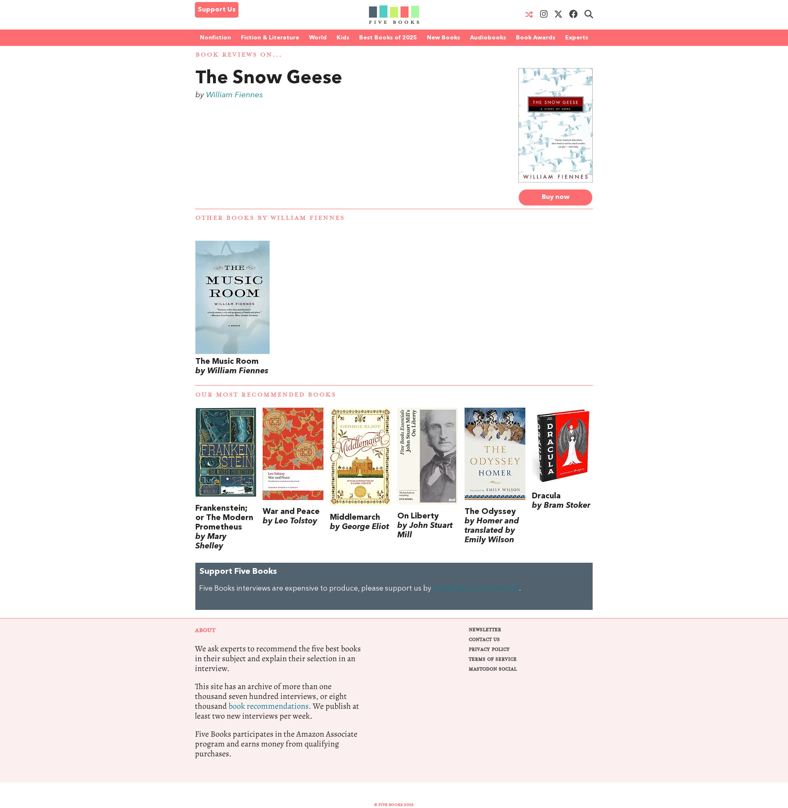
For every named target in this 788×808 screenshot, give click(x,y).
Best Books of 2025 (388, 38)
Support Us (217, 10)
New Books (443, 38)
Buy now (556, 197)
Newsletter (485, 630)
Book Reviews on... (238, 54)
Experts (576, 38)
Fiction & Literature (270, 38)
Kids (343, 38)
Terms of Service (493, 659)
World (318, 38)
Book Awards (535, 38)
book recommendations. (270, 706)
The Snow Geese (268, 79)
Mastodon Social (493, 669)
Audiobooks (488, 38)
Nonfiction (215, 38)
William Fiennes (234, 95)
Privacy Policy (489, 649)
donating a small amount (476, 588)
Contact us (484, 640)
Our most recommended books (265, 394)
